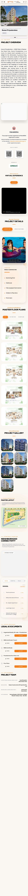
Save (21, 635)
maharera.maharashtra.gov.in (18, 141)
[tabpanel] (14, 201)
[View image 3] (15, 37)
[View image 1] (11, 37)
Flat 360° (14, 182)
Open (8, 635)
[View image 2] (13, 37)
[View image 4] (17, 37)
